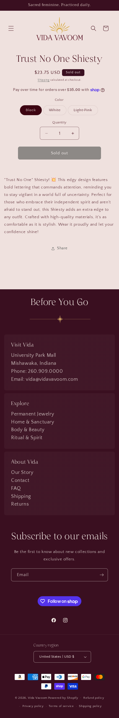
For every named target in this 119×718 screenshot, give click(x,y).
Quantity (59, 122)
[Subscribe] (101, 574)
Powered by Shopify (63, 697)
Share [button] (62, 248)
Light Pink (86, 111)
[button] (11, 28)
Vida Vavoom (37, 697)
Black (34, 111)
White (57, 111)
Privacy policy (33, 706)
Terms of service (61, 706)
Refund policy (93, 698)
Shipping (44, 80)
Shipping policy (90, 706)
